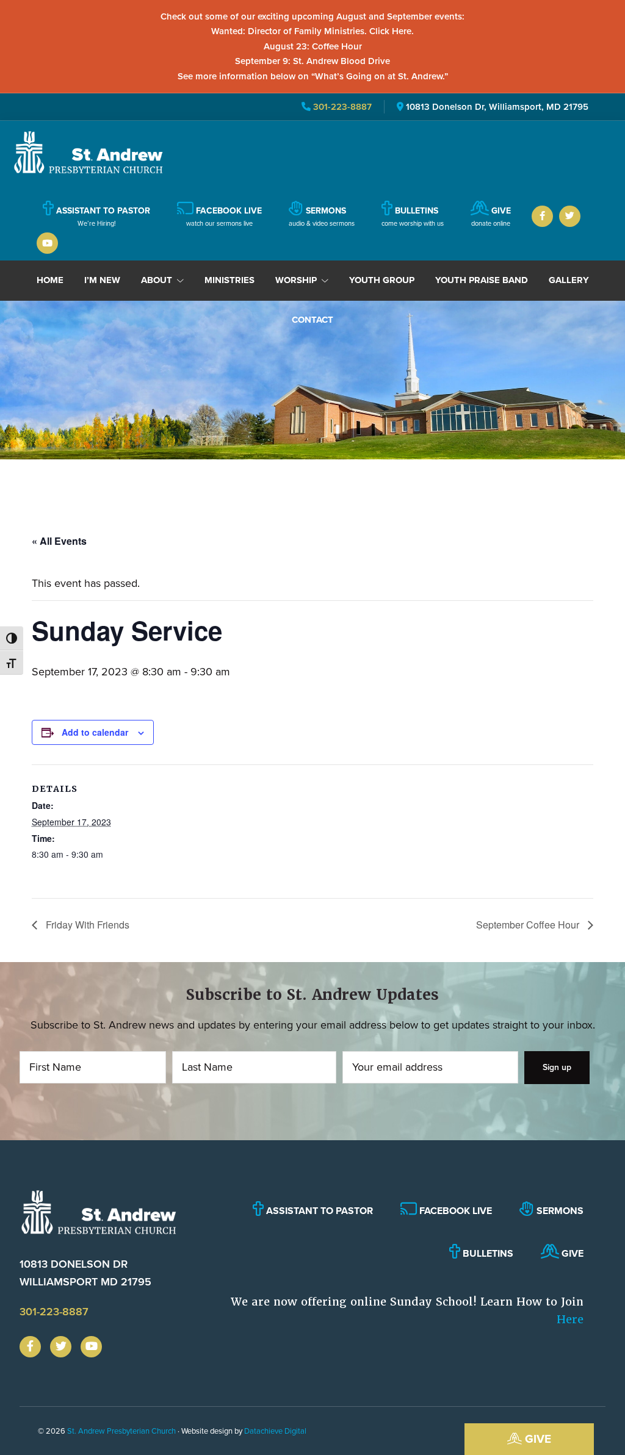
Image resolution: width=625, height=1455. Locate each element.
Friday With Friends (86, 925)
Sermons (558, 1211)
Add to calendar (95, 732)
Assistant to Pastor (318, 1211)
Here (570, 1319)
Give (536, 1439)
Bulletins (486, 1253)
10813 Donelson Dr (85, 1273)
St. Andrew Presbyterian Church (121, 1431)
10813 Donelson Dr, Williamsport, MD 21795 (497, 106)
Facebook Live (454, 1211)
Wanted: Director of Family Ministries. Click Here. (312, 31)
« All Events (59, 541)
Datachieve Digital (275, 1431)
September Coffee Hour (529, 925)
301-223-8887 (341, 106)
